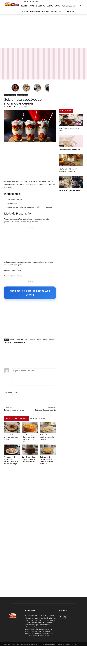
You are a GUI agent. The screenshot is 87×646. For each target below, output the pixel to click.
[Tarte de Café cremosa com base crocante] (12, 427)
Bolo (60, 124)
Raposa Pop (61, 644)
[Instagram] (79, 1)
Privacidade (34, 1)
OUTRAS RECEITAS (38, 419)
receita (45, 339)
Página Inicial (27, 6)
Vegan (62, 11)
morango (32, 339)
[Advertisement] (43, 30)
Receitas (13, 95)
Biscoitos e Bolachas (65, 6)
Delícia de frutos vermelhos (14, 410)
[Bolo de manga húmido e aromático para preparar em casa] (30, 427)
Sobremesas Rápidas (22, 95)
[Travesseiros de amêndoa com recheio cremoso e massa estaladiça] (12, 450)
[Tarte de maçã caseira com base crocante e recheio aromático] (48, 450)
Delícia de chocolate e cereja (45, 410)
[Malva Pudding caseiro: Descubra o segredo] (71, 160)
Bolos (50, 6)
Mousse (45, 11)
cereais (12, 339)
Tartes (24, 11)
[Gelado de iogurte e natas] (71, 182)
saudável (51, 339)
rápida (39, 339)
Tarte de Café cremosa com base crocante (11, 437)
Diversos (40, 6)
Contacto (25, 1)
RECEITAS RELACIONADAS (17, 419)
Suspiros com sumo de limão (71, 150)
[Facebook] (76, 1)
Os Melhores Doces (12, 107)
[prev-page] (5, 468)
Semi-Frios (35, 11)
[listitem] (15, 88)
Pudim (54, 11)
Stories (70, 11)
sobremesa (8, 342)
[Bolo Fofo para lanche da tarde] (71, 120)
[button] (80, 6)
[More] (82, 351)
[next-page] (9, 468)
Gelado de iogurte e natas (69, 190)
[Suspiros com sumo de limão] (71, 141)
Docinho (61, 146)
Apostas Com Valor (72, 644)
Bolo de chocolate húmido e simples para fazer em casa (29, 459)
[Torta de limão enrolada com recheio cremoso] (48, 427)
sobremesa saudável (19, 342)
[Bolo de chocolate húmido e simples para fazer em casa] (30, 450)
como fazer (20, 339)
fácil (26, 339)
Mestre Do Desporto (49, 644)
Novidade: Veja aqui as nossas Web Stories (30, 292)
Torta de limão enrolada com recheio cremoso (47, 437)
